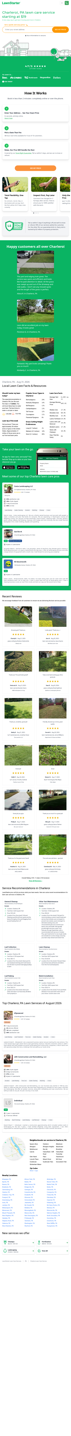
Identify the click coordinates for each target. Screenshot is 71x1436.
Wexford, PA (28, 1226)
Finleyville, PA (51, 1195)
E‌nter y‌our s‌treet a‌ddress (14, 29)
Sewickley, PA (51, 1218)
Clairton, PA (6, 1192)
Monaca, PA (50, 1208)
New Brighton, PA (7, 1215)
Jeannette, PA (28, 1202)
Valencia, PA (6, 1223)
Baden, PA (27, 1182)
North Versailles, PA (53, 1215)
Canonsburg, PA (7, 1189)
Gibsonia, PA (28, 1197)
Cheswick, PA (51, 1189)
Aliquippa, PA (6, 1179)
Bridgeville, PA (29, 1187)
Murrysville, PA (29, 1213)
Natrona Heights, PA (53, 1213)
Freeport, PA (6, 1197)
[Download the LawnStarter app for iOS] (8, 467)
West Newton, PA (7, 1226)
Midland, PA (28, 1208)
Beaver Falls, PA (52, 1182)
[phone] (67, 3)
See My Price (35, 168)
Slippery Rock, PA (8, 1221)
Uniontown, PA (51, 1221)
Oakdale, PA (6, 1218)
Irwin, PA (5, 1202)
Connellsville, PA (29, 1192)
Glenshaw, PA (51, 1197)
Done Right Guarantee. (24, 153)
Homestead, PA (29, 1200)
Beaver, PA (5, 1184)
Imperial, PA (51, 1200)
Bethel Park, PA (52, 1184)
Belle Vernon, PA (29, 1184)
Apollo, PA (5, 1182)
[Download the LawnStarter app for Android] (23, 467)
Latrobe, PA (6, 1205)
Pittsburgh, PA (29, 1218)
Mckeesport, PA (7, 1208)
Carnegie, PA (28, 1189)
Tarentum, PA (28, 1221)
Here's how (8, 118)
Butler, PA (50, 1187)
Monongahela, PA (30, 1210)
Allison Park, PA (29, 1179)
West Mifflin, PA (52, 1223)
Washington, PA (29, 1223)
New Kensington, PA (31, 1215)
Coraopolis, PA (51, 1192)
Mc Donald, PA (29, 1205)
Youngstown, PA (52, 1226)
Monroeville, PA (52, 1210)
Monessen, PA (7, 1210)
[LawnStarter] (11, 3)
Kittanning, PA (51, 1202)
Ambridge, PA (51, 1179)
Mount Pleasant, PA (8, 1213)
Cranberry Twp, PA (8, 1195)
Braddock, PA (6, 1187)
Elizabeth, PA (28, 1195)
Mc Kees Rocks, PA (53, 1205)
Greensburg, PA (7, 1200)
